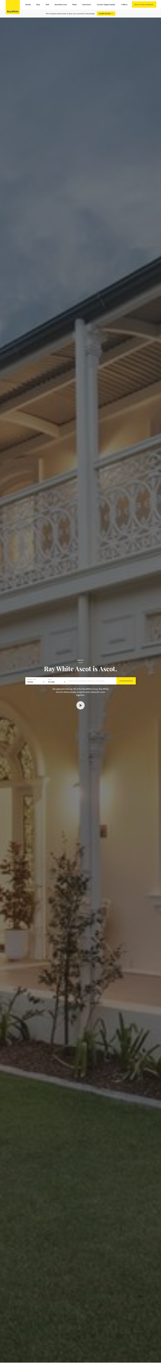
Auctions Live (61, 4)
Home (28, 4)
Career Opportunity (106, 4)
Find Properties (126, 681)
